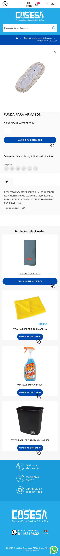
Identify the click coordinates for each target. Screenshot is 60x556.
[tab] (6, 182)
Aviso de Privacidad (45, 548)
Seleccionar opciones (30, 281)
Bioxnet (36, 551)
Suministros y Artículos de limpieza (38, 38)
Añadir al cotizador (30, 140)
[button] (55, 52)
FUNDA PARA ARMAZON (47, 41)
